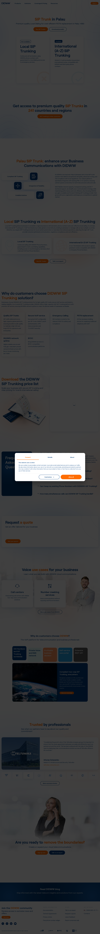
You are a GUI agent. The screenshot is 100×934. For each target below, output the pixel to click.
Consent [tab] (28, 457)
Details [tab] (50, 457)
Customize (48, 477)
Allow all (71, 477)
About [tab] (72, 457)
